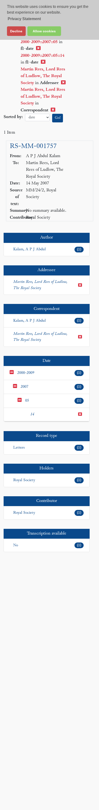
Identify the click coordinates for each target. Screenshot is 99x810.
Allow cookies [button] (44, 31)
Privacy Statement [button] (24, 19)
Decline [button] (16, 31)
